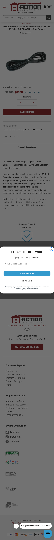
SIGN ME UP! (27, 273)
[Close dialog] (51, 249)
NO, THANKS (27, 281)
